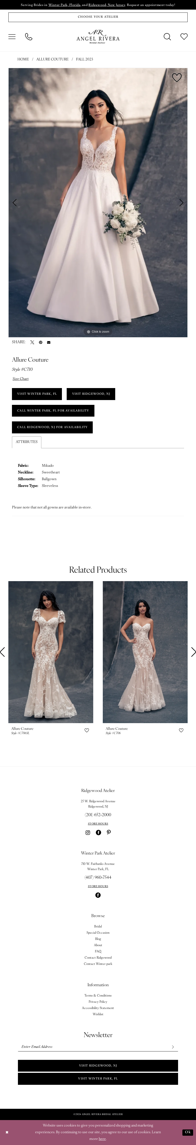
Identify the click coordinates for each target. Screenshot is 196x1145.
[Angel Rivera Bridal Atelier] (98, 37)
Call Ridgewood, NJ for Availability (52, 427)
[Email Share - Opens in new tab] (48, 342)
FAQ (98, 951)
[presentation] (50, 652)
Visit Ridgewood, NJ (98, 1065)
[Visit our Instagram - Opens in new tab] (88, 832)
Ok (188, 1132)
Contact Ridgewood (98, 957)
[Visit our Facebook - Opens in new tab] (98, 832)
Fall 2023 (84, 59)
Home (23, 59)
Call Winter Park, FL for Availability (53, 410)
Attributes (27, 442)
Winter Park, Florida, (65, 5)
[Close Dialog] (7, 1132)
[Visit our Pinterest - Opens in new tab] (109, 832)
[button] (12, 37)
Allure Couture (52, 59)
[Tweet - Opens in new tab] (32, 342)
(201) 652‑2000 (98, 815)
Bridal (98, 926)
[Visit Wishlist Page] (184, 37)
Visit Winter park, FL (98, 1078)
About (98, 945)
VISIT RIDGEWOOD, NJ (91, 394)
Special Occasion (98, 932)
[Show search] (167, 37)
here (102, 1139)
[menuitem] (12, 37)
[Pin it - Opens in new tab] (40, 342)
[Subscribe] (172, 1047)
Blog (98, 939)
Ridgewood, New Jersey (106, 5)
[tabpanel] (98, 202)
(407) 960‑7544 (98, 878)
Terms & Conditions (98, 995)
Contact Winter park (98, 964)
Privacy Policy (98, 1001)
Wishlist (98, 1014)
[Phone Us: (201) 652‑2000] (28, 37)
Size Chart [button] (21, 379)
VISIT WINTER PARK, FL (37, 394)
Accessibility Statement (98, 1008)
